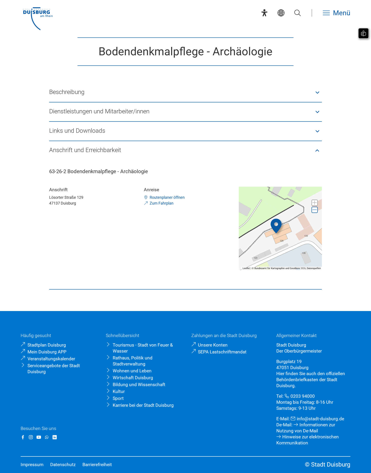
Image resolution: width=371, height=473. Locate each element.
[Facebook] (23, 437)
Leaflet (246, 268)
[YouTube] (38, 437)
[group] (280, 228)
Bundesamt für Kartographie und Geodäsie (277, 268)
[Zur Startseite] (38, 19)
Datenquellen (314, 268)
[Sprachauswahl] (280, 12)
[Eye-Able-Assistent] (264, 12)
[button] (185, 92)
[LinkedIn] (54, 437)
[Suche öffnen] (297, 12)
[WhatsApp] (46, 437)
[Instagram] (31, 437)
